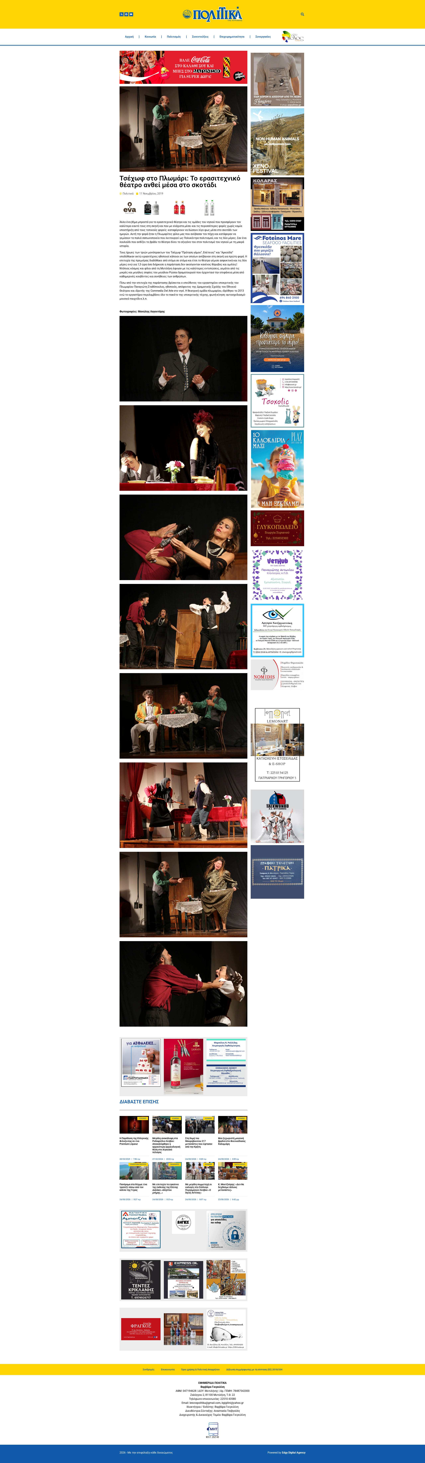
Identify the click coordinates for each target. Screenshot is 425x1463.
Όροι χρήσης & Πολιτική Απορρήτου (200, 1369)
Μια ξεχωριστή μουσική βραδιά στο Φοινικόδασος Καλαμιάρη (232, 1141)
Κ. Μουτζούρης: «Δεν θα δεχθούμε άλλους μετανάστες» (231, 1187)
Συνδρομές (148, 1369)
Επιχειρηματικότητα (232, 36)
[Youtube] (131, 14)
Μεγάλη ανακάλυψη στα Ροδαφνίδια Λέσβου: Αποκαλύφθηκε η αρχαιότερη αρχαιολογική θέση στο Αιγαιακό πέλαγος (166, 1145)
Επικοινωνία (168, 1369)
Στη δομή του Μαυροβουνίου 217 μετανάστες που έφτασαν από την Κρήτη (198, 1142)
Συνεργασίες (263, 36)
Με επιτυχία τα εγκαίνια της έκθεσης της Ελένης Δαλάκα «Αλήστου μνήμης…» (165, 1188)
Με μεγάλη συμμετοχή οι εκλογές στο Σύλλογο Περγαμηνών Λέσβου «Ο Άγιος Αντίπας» (198, 1188)
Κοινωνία (150, 36)
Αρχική (129, 36)
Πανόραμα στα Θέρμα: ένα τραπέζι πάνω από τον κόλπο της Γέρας (133, 1187)
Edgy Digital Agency (293, 1452)
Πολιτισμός (174, 36)
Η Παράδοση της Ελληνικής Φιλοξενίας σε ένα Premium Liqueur (134, 1141)
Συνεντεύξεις (200, 36)
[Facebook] (126, 14)
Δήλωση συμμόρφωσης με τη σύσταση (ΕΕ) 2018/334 (254, 1369)
